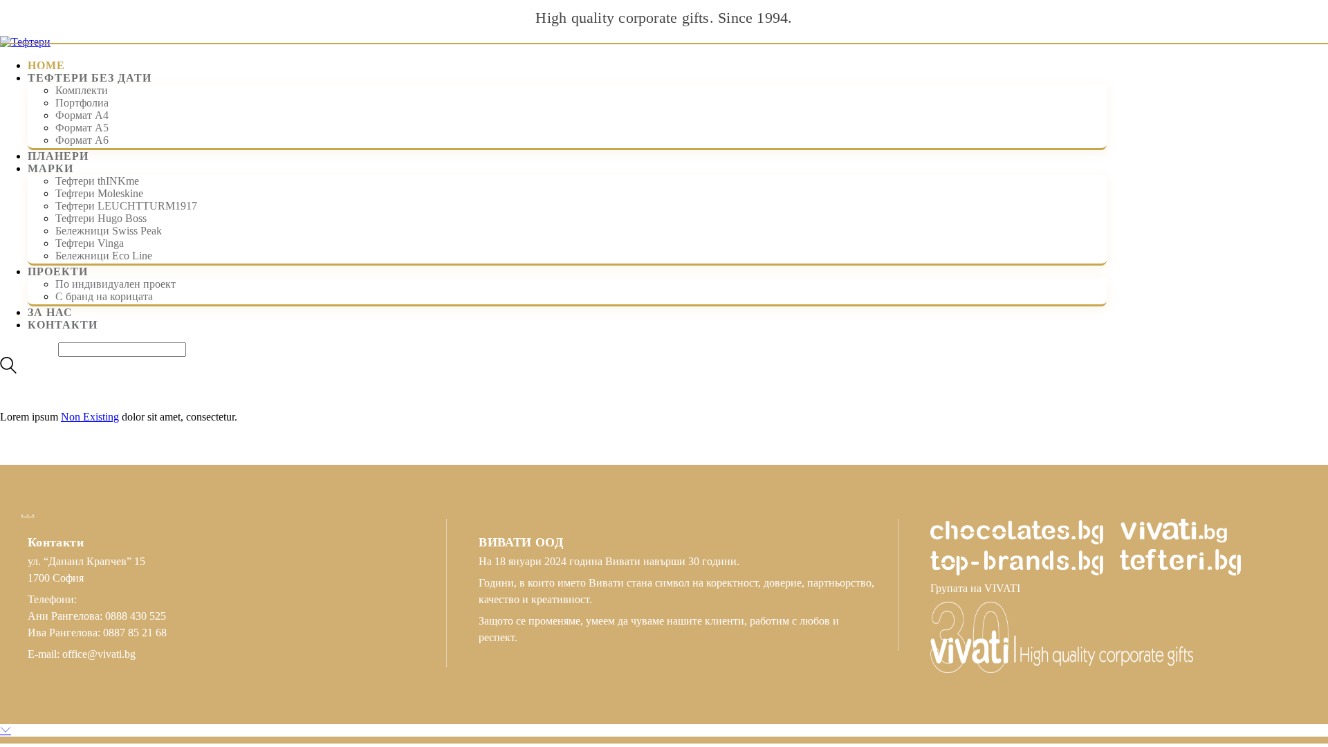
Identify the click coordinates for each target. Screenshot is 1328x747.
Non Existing (90, 417)
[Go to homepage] (25, 42)
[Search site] (8, 370)
